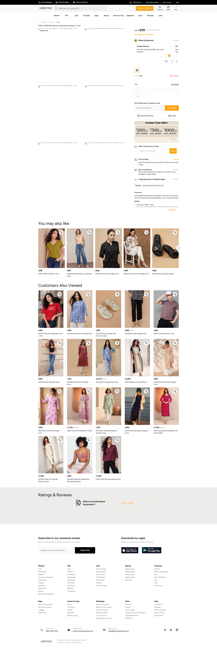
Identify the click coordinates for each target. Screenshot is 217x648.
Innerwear (70, 583)
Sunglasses (71, 591)
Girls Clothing (101, 569)
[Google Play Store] (151, 550)
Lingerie (41, 583)
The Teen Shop (101, 586)
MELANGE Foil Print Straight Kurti (107, 274)
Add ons (99, 583)
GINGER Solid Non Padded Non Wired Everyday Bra (78, 480)
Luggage (41, 610)
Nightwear (42, 586)
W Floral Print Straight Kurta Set (107, 382)
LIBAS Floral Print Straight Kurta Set (79, 431)
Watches (70, 588)
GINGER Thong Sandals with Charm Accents (106, 335)
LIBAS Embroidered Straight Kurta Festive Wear (166, 432)
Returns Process (160, 610)
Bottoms (41, 574)
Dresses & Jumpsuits (45, 577)
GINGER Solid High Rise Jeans (49, 382)
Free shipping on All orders (143, 34)
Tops (40, 569)
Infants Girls (100, 574)
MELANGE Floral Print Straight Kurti (136, 274)
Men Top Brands (160, 577)
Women (43, 22)
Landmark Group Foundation (135, 613)
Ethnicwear (42, 572)
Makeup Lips (129, 574)
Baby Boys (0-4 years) (104, 618)
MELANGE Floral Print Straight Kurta (77, 383)
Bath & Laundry (72, 616)
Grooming (70, 586)
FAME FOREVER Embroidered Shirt (108, 479)
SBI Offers (129, 618)
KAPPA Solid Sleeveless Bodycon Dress (136, 432)
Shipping (157, 607)
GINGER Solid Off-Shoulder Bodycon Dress (48, 480)
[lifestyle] (46, 8)
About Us (128, 604)
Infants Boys (100, 577)
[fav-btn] (61, 232)
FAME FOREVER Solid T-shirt (48, 274)
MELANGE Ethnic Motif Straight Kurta (165, 383)
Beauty (40, 591)
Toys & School (101, 616)
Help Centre (158, 616)
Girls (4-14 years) (102, 610)
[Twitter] (171, 630)
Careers (128, 607)
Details (173, 139)
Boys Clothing (101, 572)
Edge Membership (131, 616)
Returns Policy (159, 613)
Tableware (70, 613)
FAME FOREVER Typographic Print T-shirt (50, 335)
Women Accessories (45, 604)
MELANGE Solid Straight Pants (135, 334)
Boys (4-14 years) (102, 604)
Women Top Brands (161, 572)
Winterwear (42, 580)
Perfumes (128, 580)
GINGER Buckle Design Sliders (163, 274)
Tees (58, 22)
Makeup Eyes (130, 569)
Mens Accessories (44, 607)
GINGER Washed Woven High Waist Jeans (79, 275)
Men (155, 574)
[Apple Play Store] (129, 550)
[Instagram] (177, 630)
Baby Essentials (101, 613)
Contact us (158, 604)
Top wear (51, 22)
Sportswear (42, 588)
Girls (156, 583)
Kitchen (70, 610)
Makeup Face (130, 572)
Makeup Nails (130, 577)
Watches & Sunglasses (46, 594)
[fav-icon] (160, 7)
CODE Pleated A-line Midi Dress (136, 382)
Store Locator (130, 610)
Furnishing (71, 607)
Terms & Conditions (64, 642)
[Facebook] (165, 630)
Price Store (158, 586)
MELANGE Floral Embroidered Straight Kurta (106, 432)
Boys (156, 580)
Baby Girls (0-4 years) (104, 607)
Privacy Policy (77, 642)
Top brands (42, 613)
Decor (69, 604)
